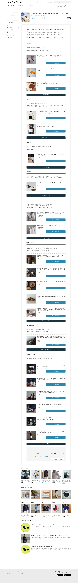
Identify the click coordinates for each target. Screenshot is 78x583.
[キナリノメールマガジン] (70, 572)
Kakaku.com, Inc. (68, 580)
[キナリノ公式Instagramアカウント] (59, 572)
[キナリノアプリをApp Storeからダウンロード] (60, 576)
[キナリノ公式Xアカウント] (63, 572)
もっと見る (46, 456)
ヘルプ (22, 573)
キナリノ (8, 573)
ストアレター (14, 9)
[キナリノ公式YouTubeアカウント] (66, 572)
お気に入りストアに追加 (38, 18)
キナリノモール (9, 9)
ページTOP (40, 565)
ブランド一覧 (17, 571)
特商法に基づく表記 (10, 35)
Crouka (36, 451)
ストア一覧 (16, 573)
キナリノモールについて (25, 571)
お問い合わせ (9, 37)
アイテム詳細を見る (56, 63)
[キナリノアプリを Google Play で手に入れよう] (67, 576)
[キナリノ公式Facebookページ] (55, 572)
